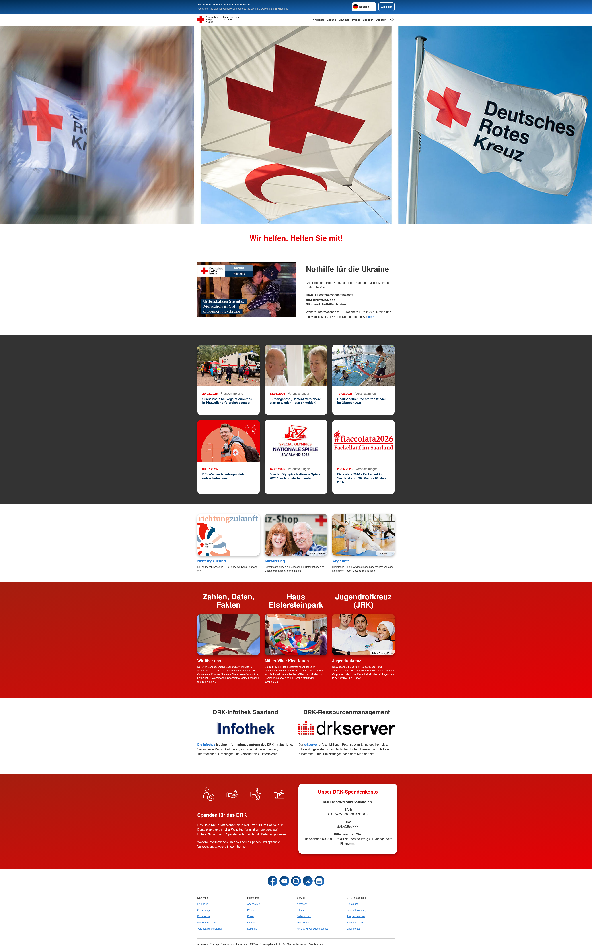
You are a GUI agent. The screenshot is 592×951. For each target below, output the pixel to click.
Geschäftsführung (356, 910)
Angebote (318, 19)
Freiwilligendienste (207, 922)
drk (311, 744)
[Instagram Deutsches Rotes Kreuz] (296, 881)
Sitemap (301, 910)
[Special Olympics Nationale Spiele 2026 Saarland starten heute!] (296, 441)
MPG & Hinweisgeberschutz (312, 928)
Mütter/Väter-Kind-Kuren (287, 660)
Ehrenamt (202, 904)
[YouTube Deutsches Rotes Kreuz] (284, 881)
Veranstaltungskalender (210, 928)
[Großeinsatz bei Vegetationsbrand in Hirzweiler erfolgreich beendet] (228, 365)
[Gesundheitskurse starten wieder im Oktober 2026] (363, 365)
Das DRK (381, 19)
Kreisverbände (355, 922)
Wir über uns (209, 660)
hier (244, 846)
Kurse (250, 916)
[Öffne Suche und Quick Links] (392, 19)
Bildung (331, 19)
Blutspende (203, 916)
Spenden (368, 19)
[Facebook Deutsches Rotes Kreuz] (273, 881)
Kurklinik (252, 928)
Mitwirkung (275, 561)
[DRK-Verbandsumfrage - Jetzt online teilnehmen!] (228, 441)
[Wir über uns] (228, 634)
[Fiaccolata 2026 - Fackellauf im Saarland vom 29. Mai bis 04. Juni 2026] (363, 441)
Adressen (302, 904)
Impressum (303, 922)
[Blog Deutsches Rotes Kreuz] (319, 881)
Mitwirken (344, 19)
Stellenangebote (206, 910)
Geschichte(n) (354, 928)
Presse (356, 19)
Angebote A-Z (254, 904)
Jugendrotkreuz (346, 660)
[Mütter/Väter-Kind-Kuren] (296, 634)
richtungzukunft (211, 561)
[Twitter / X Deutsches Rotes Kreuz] (308, 881)
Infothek (251, 922)
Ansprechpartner (356, 916)
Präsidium (352, 904)
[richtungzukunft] (228, 535)
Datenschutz (304, 916)
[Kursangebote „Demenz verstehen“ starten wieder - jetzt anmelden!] (296, 365)
